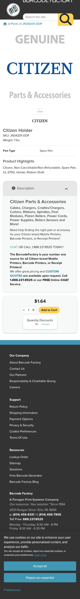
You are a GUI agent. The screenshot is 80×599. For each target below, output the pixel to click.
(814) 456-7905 (50, 514)
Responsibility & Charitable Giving (33, 381)
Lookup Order (19, 457)
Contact (46, 324)
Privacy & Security (22, 425)
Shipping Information (24, 412)
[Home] (5, 23)
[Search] (65, 19)
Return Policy (19, 406)
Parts (14, 23)
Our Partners (18, 374)
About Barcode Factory (25, 362)
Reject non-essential (40, 577)
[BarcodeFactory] (13, 9)
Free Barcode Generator (26, 475)
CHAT (14, 247)
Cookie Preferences (23, 431)
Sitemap (15, 463)
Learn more (40, 554)
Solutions (16, 469)
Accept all (40, 566)
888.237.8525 (33, 519)
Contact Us (17, 368)
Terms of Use (19, 437)
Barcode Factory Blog (24, 481)
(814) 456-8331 (23, 514)
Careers (15, 387)
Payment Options (21, 419)
